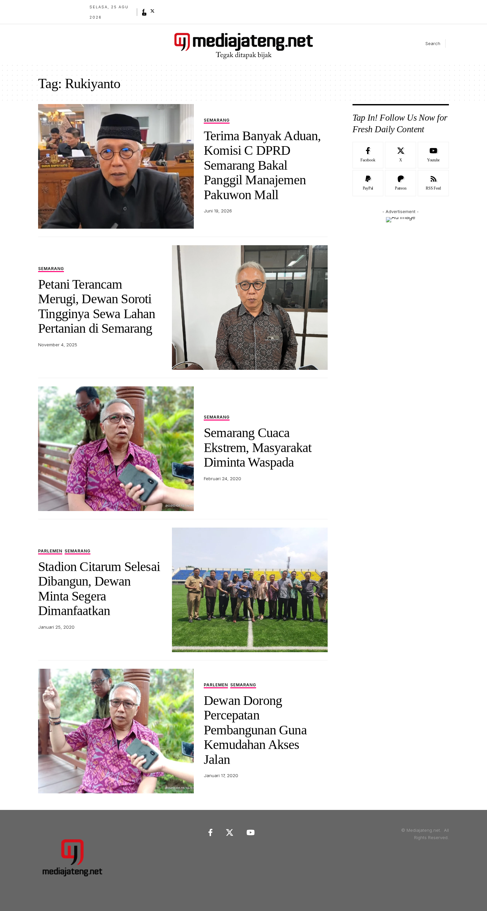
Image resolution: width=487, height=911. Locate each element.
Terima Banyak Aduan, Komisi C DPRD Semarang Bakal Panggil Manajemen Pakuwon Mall (262, 165)
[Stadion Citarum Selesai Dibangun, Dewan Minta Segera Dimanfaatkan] (250, 590)
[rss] (433, 183)
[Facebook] (143, 11)
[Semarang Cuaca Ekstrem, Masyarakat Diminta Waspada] (116, 448)
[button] (427, 43)
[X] (152, 11)
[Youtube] (433, 155)
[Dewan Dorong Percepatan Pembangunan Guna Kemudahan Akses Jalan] (116, 731)
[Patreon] (400, 183)
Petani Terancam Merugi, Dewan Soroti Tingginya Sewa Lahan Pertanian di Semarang (96, 306)
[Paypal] (368, 183)
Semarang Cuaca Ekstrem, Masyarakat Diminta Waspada (257, 447)
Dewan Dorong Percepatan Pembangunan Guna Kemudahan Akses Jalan (255, 730)
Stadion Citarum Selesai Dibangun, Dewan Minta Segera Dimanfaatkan (99, 588)
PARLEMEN (50, 551)
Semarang (217, 120)
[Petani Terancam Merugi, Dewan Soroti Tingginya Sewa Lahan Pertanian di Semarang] (250, 307)
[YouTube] (144, 14)
